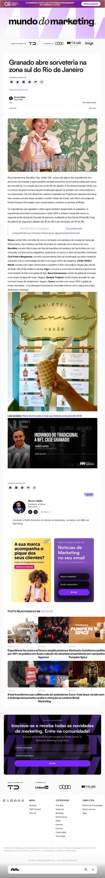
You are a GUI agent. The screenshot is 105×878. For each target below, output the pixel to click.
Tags (84, 813)
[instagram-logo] (4, 800)
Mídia (58, 821)
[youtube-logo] (15, 800)
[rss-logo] (19, 800)
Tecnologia (60, 836)
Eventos (59, 824)
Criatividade (61, 832)
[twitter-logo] (7, 800)
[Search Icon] (86, 869)
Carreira (59, 828)
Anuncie (32, 813)
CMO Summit (35, 809)
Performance (61, 817)
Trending (59, 805)
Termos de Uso (89, 809)
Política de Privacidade (92, 805)
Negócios (60, 809)
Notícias (32, 805)
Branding (60, 813)
